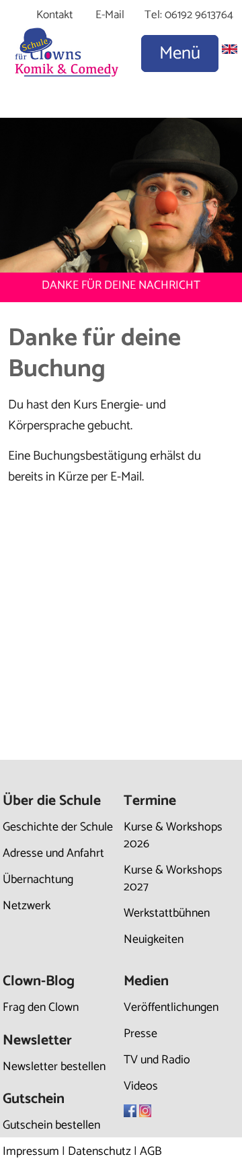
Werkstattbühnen (167, 913)
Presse (140, 1034)
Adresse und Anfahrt (53, 853)
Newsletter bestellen (54, 1067)
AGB (151, 1151)
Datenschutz (99, 1151)
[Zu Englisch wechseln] (229, 50)
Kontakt (54, 14)
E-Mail (110, 14)
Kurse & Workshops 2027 (173, 878)
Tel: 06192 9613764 (189, 14)
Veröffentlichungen (171, 1007)
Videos (141, 1086)
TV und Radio (157, 1060)
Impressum (31, 1151)
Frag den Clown (41, 1007)
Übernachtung (38, 880)
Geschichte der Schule (58, 827)
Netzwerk (26, 906)
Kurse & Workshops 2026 (173, 835)
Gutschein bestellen (51, 1125)
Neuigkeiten (154, 939)
